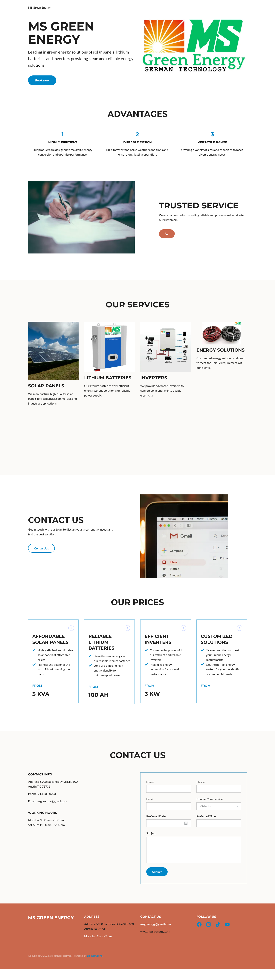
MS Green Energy (39, 7)
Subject (151, 833)
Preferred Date (156, 816)
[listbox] (218, 806)
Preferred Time (206, 816)
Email (149, 799)
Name (150, 782)
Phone (200, 782)
